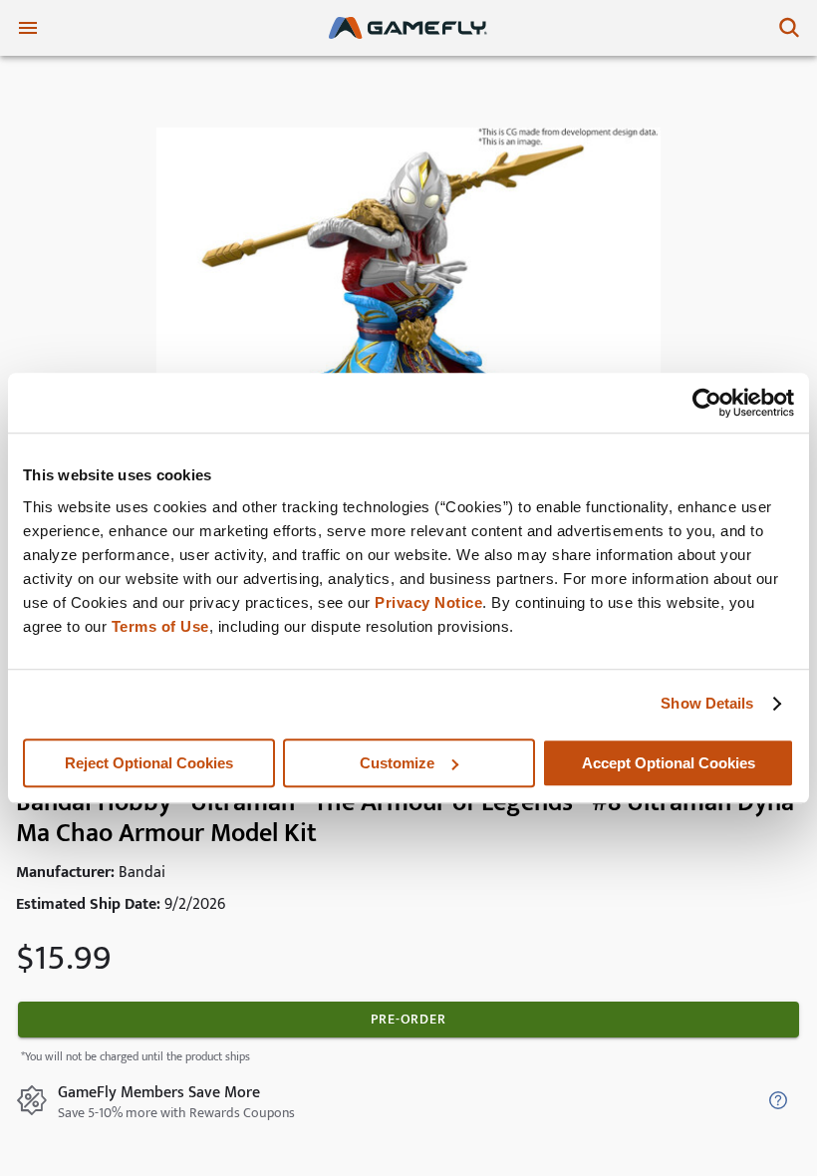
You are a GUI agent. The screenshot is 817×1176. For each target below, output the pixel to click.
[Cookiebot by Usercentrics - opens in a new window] (707, 403)
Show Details (707, 703)
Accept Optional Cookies (668, 762)
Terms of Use (160, 626)
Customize (397, 762)
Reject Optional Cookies (149, 762)
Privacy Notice (428, 602)
